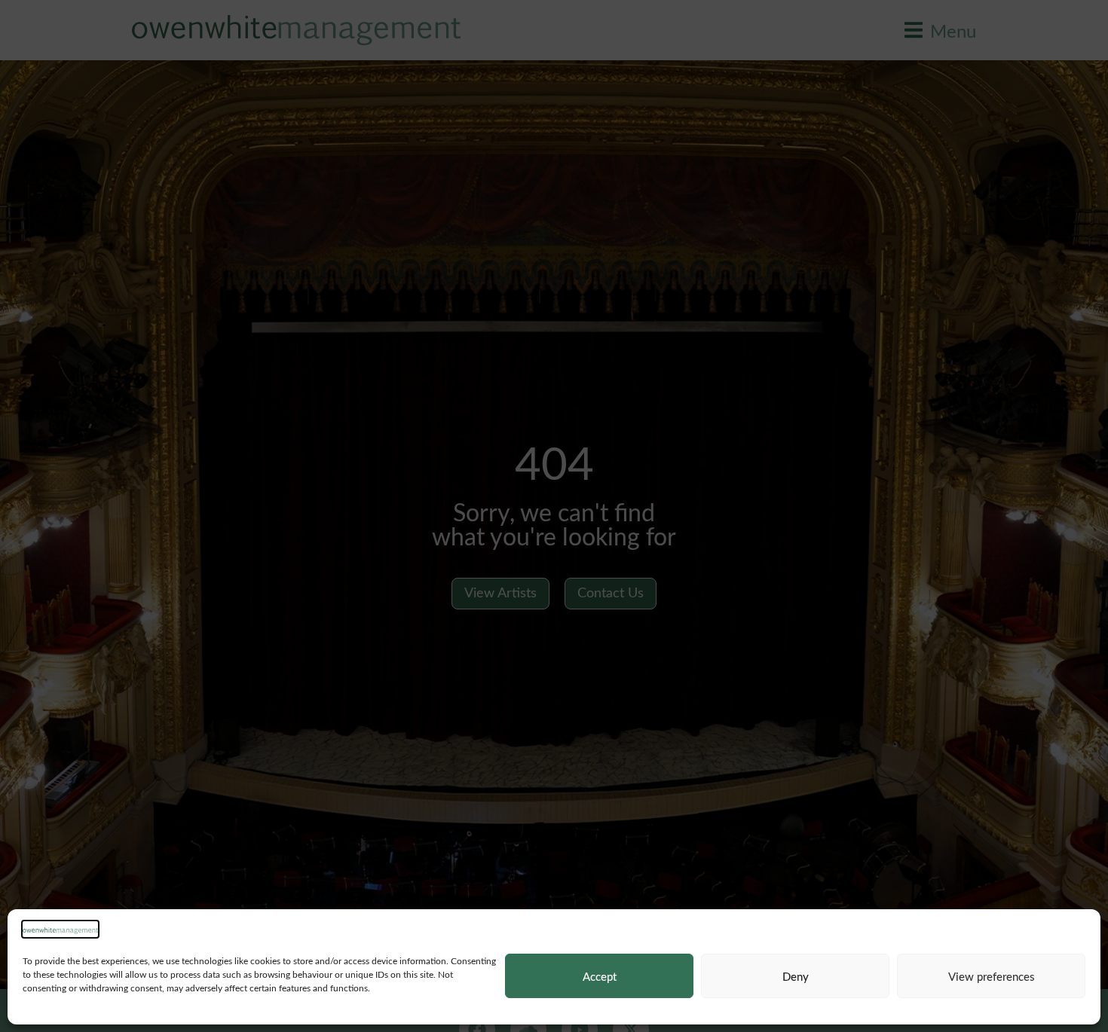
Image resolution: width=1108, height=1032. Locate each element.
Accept (600, 976)
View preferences (991, 976)
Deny (795, 976)
